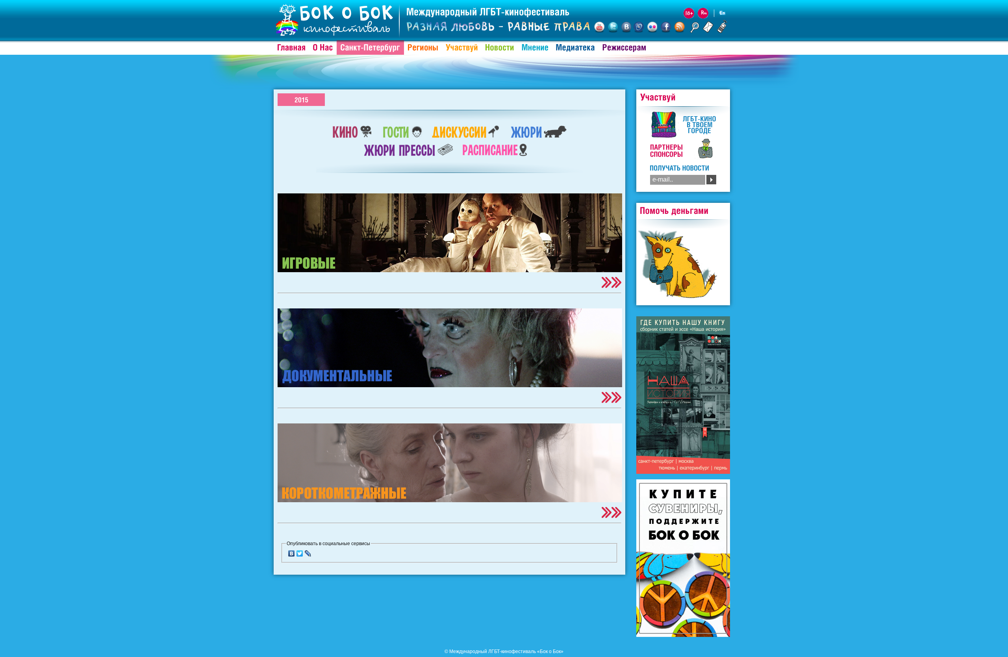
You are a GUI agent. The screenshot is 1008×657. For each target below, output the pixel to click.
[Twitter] (300, 553)
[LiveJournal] (308, 553)
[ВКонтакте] (291, 553)
